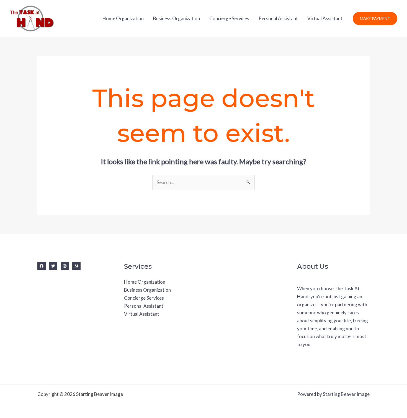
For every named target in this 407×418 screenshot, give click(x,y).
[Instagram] (65, 266)
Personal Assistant (278, 18)
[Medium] (76, 266)
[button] (375, 18)
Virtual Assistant (324, 18)
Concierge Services (229, 18)
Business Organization (176, 18)
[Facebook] (41, 266)
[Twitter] (53, 266)
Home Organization (123, 18)
